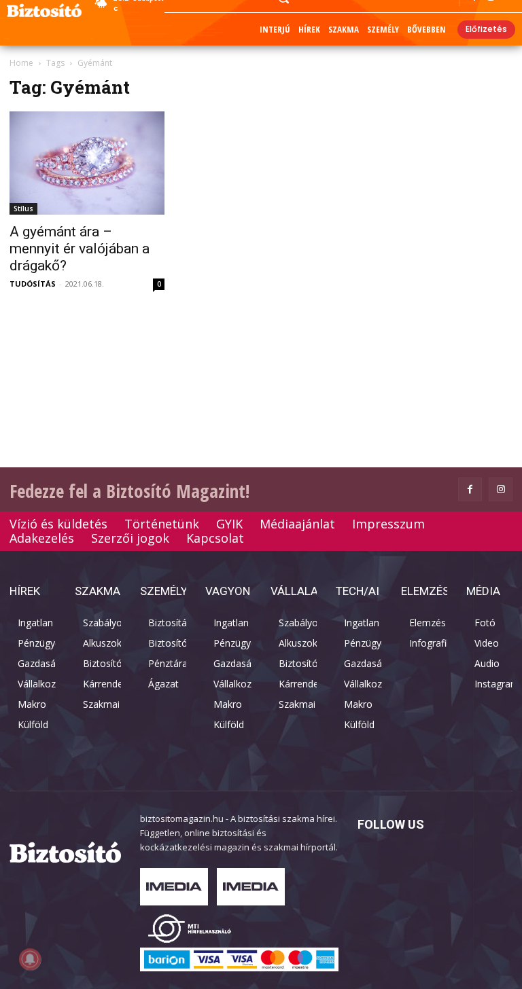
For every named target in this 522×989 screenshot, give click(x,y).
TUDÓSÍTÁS (33, 283)
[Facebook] (470, 489)
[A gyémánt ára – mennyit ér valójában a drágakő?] (87, 163)
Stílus (23, 208)
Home (21, 63)
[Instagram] (500, 489)
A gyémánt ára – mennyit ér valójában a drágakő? (80, 248)
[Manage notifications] (30, 959)
